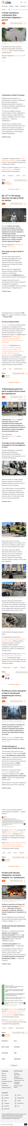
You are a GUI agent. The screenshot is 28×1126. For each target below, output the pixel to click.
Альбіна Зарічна (7, 376)
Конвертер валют (6, 1087)
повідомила (10, 737)
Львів (3, 1059)
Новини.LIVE (11, 246)
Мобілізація (17, 1059)
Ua (21, 2)
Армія (16, 6)
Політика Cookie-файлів (18, 1086)
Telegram (6, 1098)
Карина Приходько (8, 183)
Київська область (18, 368)
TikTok (19, 1095)
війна (9, 852)
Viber (5, 1100)
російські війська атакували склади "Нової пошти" (14, 655)
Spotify (19, 1100)
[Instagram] (6, 678)
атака (8, 931)
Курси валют (5, 1085)
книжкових (5, 772)
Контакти (4, 1077)
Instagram (6, 1103)
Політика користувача (17, 1074)
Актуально (5, 1041)
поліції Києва (19, 55)
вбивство (11, 1028)
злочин (24, 175)
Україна (5, 6)
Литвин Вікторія (7, 675)
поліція (18, 175)
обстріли (22, 852)
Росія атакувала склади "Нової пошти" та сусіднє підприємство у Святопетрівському (13, 1013)
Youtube (6, 1095)
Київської (14, 419)
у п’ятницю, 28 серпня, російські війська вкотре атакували (13, 639)
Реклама (4, 1079)
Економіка (23, 6)
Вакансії (4, 1075)
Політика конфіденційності (18, 1077)
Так (25, 1124)
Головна (3, 9)
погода (4, 368)
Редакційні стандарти (17, 1083)
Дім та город (5, 1047)
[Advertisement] (14, 77)
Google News (20, 1098)
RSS (18, 1106)
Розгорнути (14, 1065)
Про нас (4, 1073)
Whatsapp (6, 1108)
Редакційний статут (19, 1080)
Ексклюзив (5, 1053)
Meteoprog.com (18, 244)
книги (15, 852)
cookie (11, 1124)
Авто (15, 1041)
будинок (15, 667)
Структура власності (7, 1081)
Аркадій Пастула (7, 860)
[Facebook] (8, 678)
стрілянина (5, 50)
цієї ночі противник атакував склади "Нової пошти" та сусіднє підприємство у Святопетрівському (14, 844)
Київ (9, 9)
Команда (4, 1083)
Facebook (6, 1106)
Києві (4, 226)
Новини (11, 6)
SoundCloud (20, 1103)
